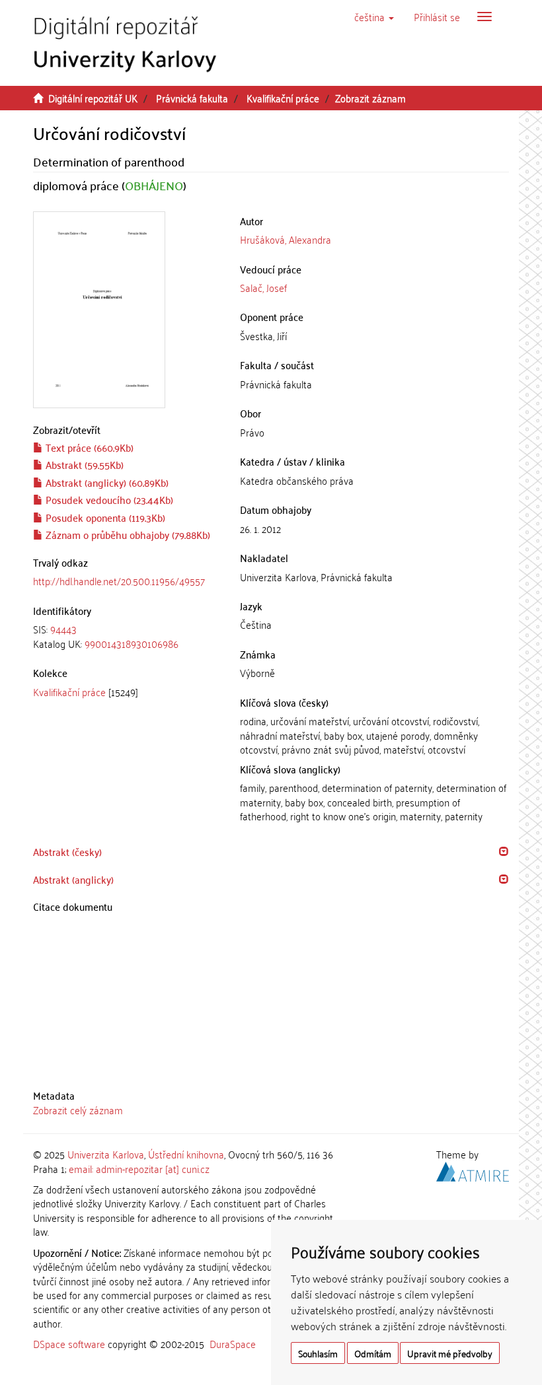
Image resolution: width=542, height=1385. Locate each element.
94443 (63, 629)
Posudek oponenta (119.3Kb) (104, 517)
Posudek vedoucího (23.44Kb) (108, 499)
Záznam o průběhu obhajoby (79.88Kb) (126, 534)
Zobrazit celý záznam (78, 1109)
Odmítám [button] (372, 1353)
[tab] (126, 636)
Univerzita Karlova (105, 1154)
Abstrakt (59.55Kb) (83, 464)
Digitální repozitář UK (92, 98)
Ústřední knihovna (186, 1154)
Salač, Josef (263, 287)
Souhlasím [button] (318, 1353)
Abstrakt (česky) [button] (67, 851)
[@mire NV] (472, 1169)
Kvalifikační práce (283, 98)
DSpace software (69, 1343)
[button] (374, 16)
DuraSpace (233, 1343)
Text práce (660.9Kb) (88, 447)
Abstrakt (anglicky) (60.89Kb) (106, 482)
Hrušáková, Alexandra (285, 239)
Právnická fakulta (192, 98)
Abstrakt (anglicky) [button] (73, 879)
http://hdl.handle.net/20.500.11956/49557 (119, 580)
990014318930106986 (131, 643)
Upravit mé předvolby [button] (449, 1353)
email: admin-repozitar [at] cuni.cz (139, 1168)
